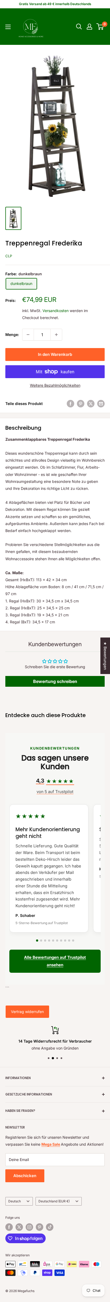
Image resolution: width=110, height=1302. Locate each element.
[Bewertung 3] (45, 940)
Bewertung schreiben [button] (55, 681)
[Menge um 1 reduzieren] (28, 334)
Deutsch (14, 1201)
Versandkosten (55, 310)
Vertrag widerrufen (27, 1011)
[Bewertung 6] (57, 940)
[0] (100, 26)
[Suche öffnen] (79, 27)
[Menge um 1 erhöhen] (56, 334)
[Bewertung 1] (37, 940)
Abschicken (24, 1175)
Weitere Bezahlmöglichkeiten (55, 385)
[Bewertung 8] (65, 940)
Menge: (12, 334)
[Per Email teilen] (101, 403)
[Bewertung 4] (49, 940)
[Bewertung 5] (53, 940)
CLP (8, 256)
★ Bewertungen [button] (105, 656)
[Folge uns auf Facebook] (9, 1227)
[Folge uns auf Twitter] (19, 1227)
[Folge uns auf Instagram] (29, 1227)
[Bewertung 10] (73, 940)
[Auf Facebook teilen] (70, 403)
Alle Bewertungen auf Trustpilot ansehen (55, 961)
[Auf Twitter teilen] (91, 403)
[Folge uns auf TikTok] (49, 1227)
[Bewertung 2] (41, 940)
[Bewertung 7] (61, 940)
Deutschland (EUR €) (54, 1201)
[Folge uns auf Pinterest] (39, 1227)
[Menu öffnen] (8, 27)
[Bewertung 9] (69, 940)
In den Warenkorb (55, 354)
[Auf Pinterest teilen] (80, 403)
